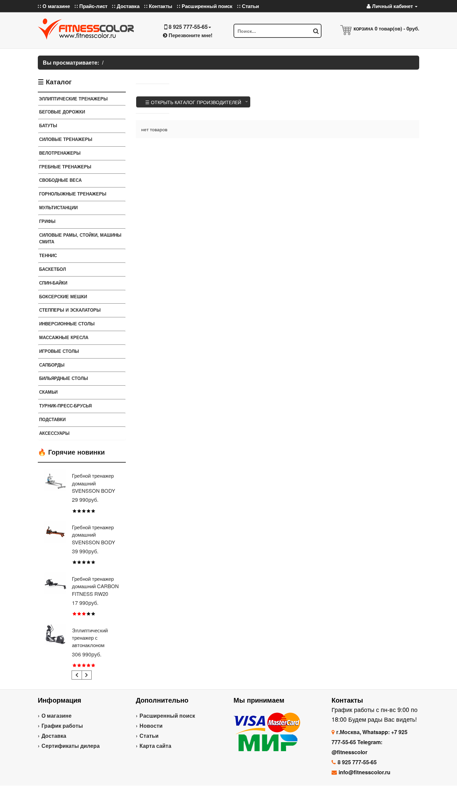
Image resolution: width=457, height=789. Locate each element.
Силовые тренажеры (65, 139)
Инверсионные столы (67, 323)
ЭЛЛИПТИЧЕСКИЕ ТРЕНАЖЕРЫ (73, 98)
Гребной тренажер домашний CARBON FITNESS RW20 (95, 586)
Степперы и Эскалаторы (70, 310)
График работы (62, 725)
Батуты (48, 125)
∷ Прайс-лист (91, 6)
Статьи (149, 735)
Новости (151, 725)
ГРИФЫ (47, 221)
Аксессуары (54, 433)
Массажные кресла (63, 337)
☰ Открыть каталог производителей (193, 102)
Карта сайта (155, 745)
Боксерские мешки (63, 296)
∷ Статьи (248, 6)
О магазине (56, 715)
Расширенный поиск (167, 715)
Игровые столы (59, 351)
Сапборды (52, 365)
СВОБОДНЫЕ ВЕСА (60, 180)
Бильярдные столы (63, 378)
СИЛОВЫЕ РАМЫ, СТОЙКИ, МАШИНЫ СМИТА (80, 238)
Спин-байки (53, 283)
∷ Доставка (126, 6)
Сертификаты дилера (70, 745)
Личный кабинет (392, 6)
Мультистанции (58, 207)
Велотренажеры (60, 153)
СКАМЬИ (48, 392)
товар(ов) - (397, 28)
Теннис (48, 255)
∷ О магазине (54, 6)
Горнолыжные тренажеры (72, 193)
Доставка (53, 735)
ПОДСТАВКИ (52, 419)
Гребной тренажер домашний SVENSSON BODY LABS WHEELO (93, 486)
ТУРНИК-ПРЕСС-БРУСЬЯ (65, 405)
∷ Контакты (158, 6)
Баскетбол (52, 269)
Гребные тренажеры (65, 166)
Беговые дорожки (62, 111)
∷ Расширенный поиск (205, 6)
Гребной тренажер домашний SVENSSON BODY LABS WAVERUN (93, 538)
